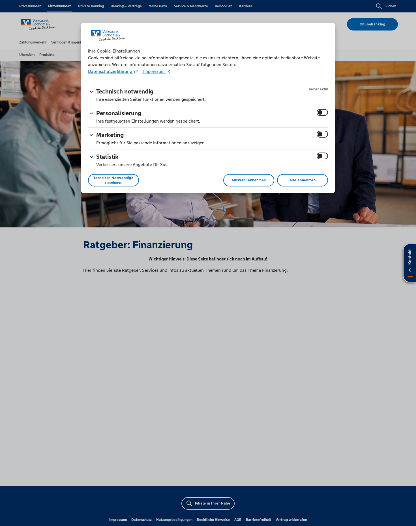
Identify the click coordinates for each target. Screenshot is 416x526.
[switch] (322, 112)
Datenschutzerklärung (110, 71)
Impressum (154, 71)
